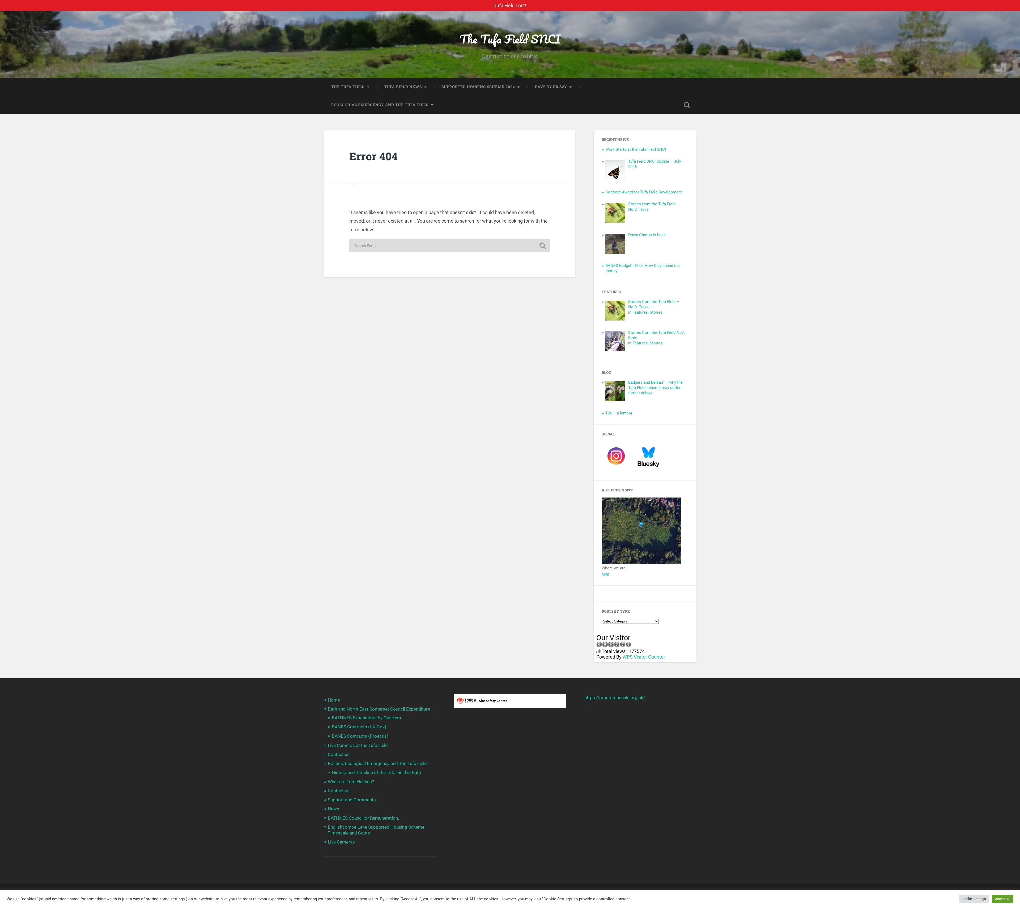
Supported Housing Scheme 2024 (478, 86)
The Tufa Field (348, 86)
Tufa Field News (403, 86)
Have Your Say (551, 86)
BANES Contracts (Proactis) (360, 736)
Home (334, 700)
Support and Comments (352, 799)
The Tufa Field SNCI (510, 38)
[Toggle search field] (687, 105)
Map (605, 574)
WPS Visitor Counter (644, 657)
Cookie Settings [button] (974, 899)
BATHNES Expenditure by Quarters (366, 717)
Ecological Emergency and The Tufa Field (380, 104)
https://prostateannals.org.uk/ (614, 697)
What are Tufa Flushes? (351, 781)
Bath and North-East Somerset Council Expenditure (379, 709)
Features (640, 312)
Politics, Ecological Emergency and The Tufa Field (377, 763)
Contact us (339, 754)
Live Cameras (341, 842)
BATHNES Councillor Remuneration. (363, 818)
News (333, 808)
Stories (656, 312)
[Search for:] (449, 245)
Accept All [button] (1002, 899)
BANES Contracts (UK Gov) (359, 726)
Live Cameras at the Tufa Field (358, 745)
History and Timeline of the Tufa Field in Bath (376, 772)
